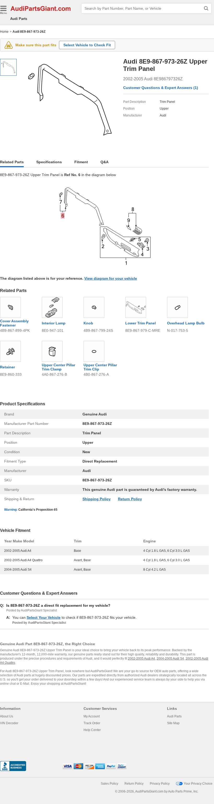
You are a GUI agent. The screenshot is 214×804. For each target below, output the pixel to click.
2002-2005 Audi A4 (141, 658)
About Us (6, 716)
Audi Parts (18, 19)
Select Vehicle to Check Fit (87, 45)
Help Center (92, 730)
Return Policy (130, 499)
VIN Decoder (9, 723)
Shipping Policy (96, 499)
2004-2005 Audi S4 (170, 658)
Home (4, 31)
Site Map (173, 723)
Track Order (92, 723)
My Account (92, 716)
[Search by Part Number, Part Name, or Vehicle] (206, 8)
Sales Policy (109, 783)
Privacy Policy (160, 783)
